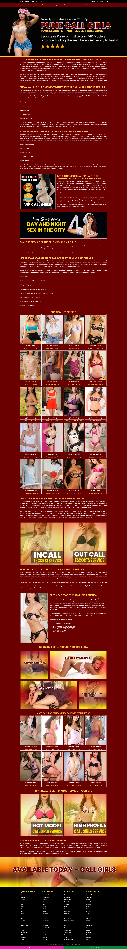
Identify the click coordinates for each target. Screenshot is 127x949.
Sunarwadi (45, 925)
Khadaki (66, 916)
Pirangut (88, 920)
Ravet (44, 932)
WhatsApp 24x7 (95, 947)
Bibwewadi (88, 932)
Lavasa (22, 913)
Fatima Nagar (67, 899)
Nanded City (46, 920)
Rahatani (66, 927)
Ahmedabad (79, 5)
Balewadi (45, 937)
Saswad (88, 923)
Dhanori (22, 930)
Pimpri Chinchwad (59, 5)
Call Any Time (94, 1)
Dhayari (22, 901)
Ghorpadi (66, 904)
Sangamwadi (67, 930)
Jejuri (87, 913)
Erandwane (67, 897)
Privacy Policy (34, 1)
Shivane (44, 901)
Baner (22, 906)
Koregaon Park (24, 925)
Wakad (22, 927)
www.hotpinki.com (64, 944)
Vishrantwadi (24, 932)
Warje (44, 930)
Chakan (88, 911)
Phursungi (88, 918)
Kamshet (88, 916)
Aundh (22, 904)
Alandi (87, 906)
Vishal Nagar (89, 897)
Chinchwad (45, 909)
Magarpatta (23, 937)
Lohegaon (66, 923)
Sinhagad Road (68, 932)
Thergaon (66, 934)
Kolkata (87, 5)
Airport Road (46, 927)
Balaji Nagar (45, 934)
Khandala (23, 916)
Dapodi (88, 934)
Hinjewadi (23, 899)
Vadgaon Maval (90, 894)
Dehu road (45, 913)
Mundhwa (45, 923)
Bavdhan (66, 894)
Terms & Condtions (24, 1)
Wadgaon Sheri (46, 897)
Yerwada (23, 897)
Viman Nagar (24, 894)
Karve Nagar (67, 911)
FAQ (41, 1)
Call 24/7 (31, 947)
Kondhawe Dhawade (69, 920)
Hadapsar (50, 5)
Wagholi (88, 899)
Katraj (22, 911)
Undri (65, 937)
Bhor (87, 927)
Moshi (65, 925)
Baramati (45, 939)
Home (35, 5)
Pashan (22, 923)
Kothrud (22, 918)
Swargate (45, 911)
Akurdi (44, 906)
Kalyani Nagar (70, 5)
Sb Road (23, 934)
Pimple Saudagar (47, 894)
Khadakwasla (67, 918)
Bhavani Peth (89, 925)
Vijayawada (45, 899)
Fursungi (66, 901)
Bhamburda (89, 909)
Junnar (22, 939)
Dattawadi (88, 937)
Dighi (87, 939)
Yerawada (45, 918)
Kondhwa (23, 920)
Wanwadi (88, 901)
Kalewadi (66, 909)
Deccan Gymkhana (69, 939)
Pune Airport (41, 5)
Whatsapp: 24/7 (104, 1)
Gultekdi (66, 906)
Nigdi (44, 904)
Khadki (22, 909)
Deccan (44, 916)
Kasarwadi (66, 913)
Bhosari (88, 930)
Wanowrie (88, 904)
